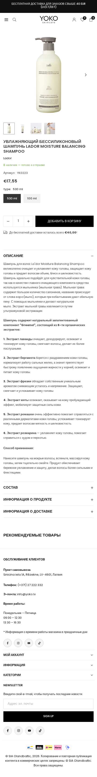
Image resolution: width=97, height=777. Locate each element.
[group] (48, 75)
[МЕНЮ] (6, 19)
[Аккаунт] (74, 19)
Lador (7, 158)
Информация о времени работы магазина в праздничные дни (46, 632)
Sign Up (48, 716)
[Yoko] (49, 19)
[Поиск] (14, 19)
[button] (85, 74)
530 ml (12, 198)
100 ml (32, 198)
